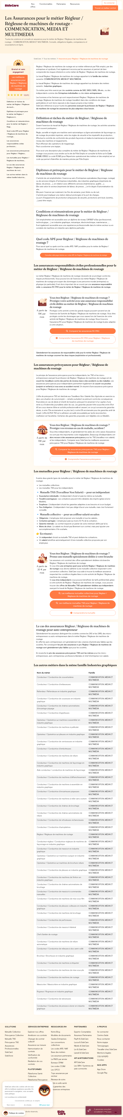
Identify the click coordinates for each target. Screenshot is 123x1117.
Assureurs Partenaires (83, 1035)
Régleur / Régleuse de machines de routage (55, 834)
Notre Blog (55, 1032)
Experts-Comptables (82, 1032)
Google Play (102, 1073)
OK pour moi (44, 1105)
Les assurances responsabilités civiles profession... (15, 143)
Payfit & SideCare (81, 1039)
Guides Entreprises (58, 1039)
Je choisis (27, 1105)
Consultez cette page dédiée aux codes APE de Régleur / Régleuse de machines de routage (76, 255)
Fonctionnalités (46, 4)
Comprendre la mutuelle (84, 613)
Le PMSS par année (59, 1059)
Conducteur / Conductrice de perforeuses (54, 920)
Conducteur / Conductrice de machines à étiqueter (58, 963)
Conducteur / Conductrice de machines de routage (58, 977)
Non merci (11, 1105)
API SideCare (79, 1062)
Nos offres (32, 5)
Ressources (75, 4)
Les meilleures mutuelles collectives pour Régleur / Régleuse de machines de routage (84, 594)
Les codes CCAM (58, 1066)
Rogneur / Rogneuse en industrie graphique (55, 991)
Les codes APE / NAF (59, 1048)
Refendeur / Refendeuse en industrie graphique (56, 691)
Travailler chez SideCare (107, 1049)
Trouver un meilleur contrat (105, 8)
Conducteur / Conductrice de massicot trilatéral (56, 927)
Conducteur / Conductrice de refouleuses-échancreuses (60, 820)
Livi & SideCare (80, 1049)
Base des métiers (58, 1052)
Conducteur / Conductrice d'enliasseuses (54, 684)
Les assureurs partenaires (61, 1055)
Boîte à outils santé (59, 1083)
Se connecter (109, 3)
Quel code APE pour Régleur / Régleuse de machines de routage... (18, 134)
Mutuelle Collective (13, 1032)
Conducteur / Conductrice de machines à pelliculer (58, 727)
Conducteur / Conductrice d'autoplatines (54, 827)
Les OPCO (55, 1069)
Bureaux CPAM (57, 1062)
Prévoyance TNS (12, 1042)
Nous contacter (103, 1039)
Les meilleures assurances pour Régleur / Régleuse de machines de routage (18, 83)
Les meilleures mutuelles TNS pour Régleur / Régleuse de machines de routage (84, 604)
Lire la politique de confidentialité (15, 1097)
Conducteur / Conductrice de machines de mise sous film (60, 898)
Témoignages (103, 1046)
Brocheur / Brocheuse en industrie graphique (55, 956)
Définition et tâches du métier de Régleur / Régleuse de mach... (18, 104)
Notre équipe (102, 1042)
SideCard (8, 1052)
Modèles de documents (61, 1035)
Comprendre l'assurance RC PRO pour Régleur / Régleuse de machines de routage (84, 339)
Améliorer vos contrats (37, 1035)
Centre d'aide (102, 1035)
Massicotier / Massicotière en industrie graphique (57, 984)
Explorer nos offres (36, 1032)
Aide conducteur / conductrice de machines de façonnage (61, 770)
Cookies (100, 1060)
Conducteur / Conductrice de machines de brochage (59, 913)
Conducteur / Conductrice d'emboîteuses (54, 748)
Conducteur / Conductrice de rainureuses (54, 998)
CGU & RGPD (102, 1056)
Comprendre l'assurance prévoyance (84, 459)
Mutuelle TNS (10, 1039)
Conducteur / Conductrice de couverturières (55, 677)
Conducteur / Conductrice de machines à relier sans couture (62, 798)
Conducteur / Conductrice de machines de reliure (57, 755)
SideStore (9, 1055)
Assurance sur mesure (37, 1045)
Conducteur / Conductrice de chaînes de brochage (58, 806)
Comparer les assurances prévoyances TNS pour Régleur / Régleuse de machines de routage (84, 450)
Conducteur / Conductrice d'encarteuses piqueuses (58, 791)
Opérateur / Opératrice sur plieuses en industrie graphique (61, 734)
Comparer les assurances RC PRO (84, 331)
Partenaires (61, 4)
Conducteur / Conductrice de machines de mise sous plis (60, 970)
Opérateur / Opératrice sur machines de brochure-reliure (60, 863)
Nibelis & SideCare (81, 1046)
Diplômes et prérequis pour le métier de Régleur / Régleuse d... (17, 114)
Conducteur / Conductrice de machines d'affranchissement (61, 777)
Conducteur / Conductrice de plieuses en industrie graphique (62, 870)
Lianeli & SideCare (81, 1053)
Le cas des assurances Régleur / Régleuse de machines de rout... (16, 167)
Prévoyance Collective (14, 1035)
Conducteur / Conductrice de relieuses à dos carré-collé (60, 948)
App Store (101, 1069)
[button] (13, 1113)
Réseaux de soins (58, 1079)
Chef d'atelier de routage (47, 934)
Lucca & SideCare (81, 1042)
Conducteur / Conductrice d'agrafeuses (53, 713)
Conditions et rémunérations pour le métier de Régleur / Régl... (18, 124)
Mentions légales (104, 1053)
